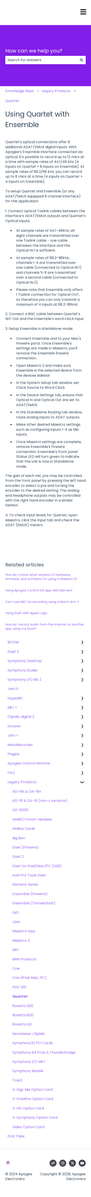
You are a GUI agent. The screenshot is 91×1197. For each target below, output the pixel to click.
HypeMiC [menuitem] (15, 698)
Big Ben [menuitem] (18, 838)
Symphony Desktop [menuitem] (25, 660)
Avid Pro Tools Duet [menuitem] (29, 875)
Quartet (12, 100)
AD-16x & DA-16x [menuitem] (26, 791)
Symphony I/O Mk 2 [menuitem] (24, 679)
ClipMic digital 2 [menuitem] (21, 716)
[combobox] (41, 60)
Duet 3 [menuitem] (13, 651)
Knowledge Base (19, 90)
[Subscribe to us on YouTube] (82, 1163)
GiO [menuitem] (15, 912)
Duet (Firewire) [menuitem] (25, 847)
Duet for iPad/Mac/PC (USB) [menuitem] (37, 866)
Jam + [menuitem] (13, 735)
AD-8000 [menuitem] (20, 809)
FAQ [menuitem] (11, 772)
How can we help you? (33, 50)
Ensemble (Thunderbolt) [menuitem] (33, 903)
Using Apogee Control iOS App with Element (38, 590)
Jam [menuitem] (16, 921)
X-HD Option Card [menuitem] (28, 1108)
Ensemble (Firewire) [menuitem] (29, 893)
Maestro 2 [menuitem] (21, 940)
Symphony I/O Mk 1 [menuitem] (28, 1061)
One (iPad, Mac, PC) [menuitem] (29, 977)
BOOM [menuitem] (13, 642)
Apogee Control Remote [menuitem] (29, 763)
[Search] (81, 60)
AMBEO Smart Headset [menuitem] (32, 819)
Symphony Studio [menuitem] (23, 670)
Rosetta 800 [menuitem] (23, 1015)
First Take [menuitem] (16, 1136)
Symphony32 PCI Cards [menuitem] (32, 1043)
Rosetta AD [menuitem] (22, 1024)
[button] (82, 642)
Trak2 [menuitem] (17, 1080)
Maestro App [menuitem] (23, 931)
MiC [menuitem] (15, 949)
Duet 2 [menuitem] (18, 856)
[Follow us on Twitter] (72, 1163)
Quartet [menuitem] (20, 996)
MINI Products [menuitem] (24, 959)
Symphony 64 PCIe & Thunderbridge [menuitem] (44, 1052)
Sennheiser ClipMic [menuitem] (28, 1033)
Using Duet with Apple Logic (26, 613)
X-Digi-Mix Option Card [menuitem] (32, 1089)
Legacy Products (56, 90)
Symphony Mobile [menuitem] (27, 1070)
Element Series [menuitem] (25, 884)
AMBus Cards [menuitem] (23, 828)
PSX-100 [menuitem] (19, 987)
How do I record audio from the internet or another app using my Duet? (44, 626)
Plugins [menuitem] (13, 754)
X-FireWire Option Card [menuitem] (32, 1098)
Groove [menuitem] (14, 726)
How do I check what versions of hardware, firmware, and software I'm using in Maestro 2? (41, 577)
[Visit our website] (53, 1163)
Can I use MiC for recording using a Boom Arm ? (42, 602)
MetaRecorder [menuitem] (20, 744)
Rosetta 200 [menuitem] (22, 1005)
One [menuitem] (16, 968)
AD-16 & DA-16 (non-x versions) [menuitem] (39, 800)
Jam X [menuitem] (13, 688)
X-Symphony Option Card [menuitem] (34, 1117)
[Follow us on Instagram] (62, 1163)
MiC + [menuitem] (12, 707)
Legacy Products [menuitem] (22, 782)
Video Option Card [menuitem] (28, 1126)
